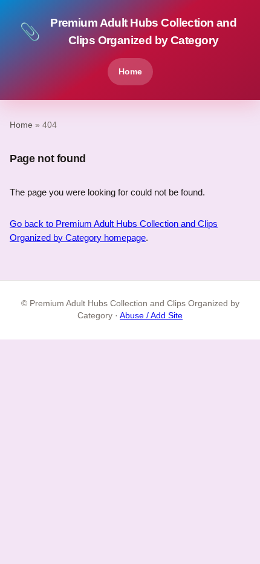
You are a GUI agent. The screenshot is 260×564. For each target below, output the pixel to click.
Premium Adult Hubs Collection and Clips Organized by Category (127, 31)
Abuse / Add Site (151, 315)
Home (130, 71)
